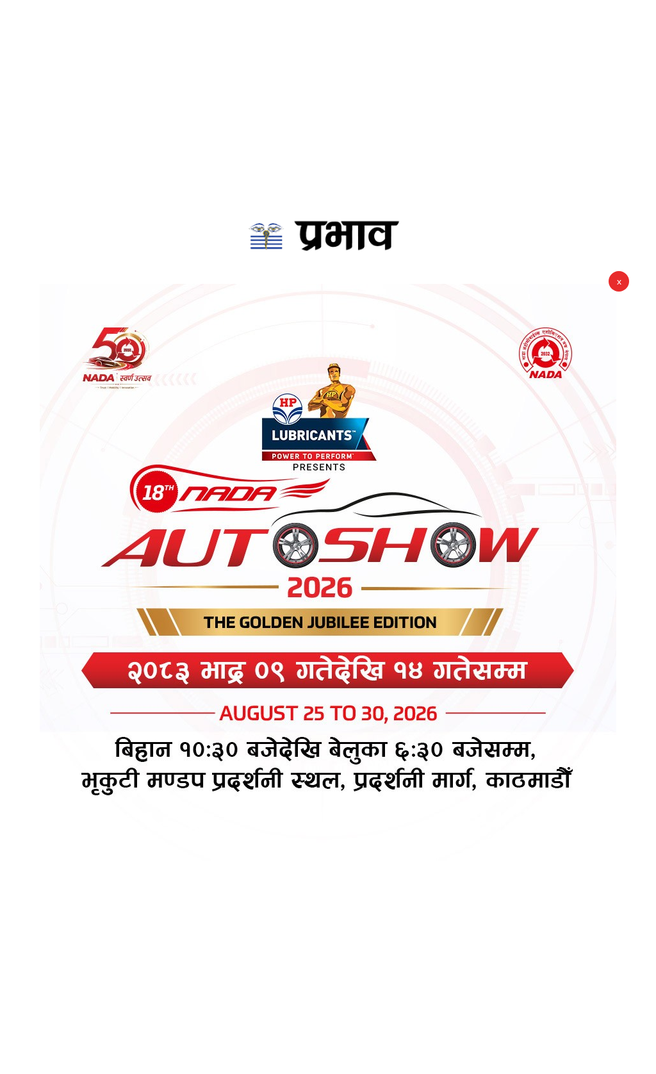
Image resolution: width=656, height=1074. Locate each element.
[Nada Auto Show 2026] (328, 572)
